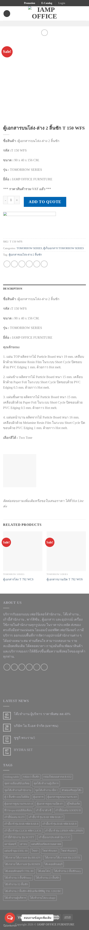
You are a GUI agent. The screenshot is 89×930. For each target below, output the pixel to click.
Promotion (29, 3)
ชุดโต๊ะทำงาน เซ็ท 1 (46, 790)
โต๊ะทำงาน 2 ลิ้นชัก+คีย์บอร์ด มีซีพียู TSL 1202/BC (32, 891)
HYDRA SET (23, 750)
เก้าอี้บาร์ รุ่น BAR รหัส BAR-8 (21, 823)
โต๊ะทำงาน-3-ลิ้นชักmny (18, 877)
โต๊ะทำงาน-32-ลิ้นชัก (16, 884)
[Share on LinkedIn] (44, 264)
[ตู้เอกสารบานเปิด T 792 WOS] (66, 551)
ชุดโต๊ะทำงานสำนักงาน (17, 790)
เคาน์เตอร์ (10, 844)
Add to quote (45, 202)
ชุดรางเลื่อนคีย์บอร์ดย (17, 783)
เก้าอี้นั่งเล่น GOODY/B (68, 810)
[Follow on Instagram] (41, 23)
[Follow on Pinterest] (52, 23)
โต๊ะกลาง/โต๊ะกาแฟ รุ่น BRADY (22, 857)
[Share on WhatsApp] (7, 264)
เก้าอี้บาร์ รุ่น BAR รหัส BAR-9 (59, 823)
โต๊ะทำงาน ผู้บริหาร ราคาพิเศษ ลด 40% (42, 714)
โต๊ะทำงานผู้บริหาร (15, 897)
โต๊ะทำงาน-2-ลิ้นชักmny (67, 871)
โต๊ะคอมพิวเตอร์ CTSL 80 (19, 871)
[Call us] (29, 667)
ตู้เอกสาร (38, 796)
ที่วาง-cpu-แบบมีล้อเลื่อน (18, 810)
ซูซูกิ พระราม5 (24, 738)
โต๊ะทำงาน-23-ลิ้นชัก (47, 877)
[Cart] (84, 13)
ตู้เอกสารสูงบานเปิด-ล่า (50, 803)
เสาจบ (23, 844)
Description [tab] (12, 288)
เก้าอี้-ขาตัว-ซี (43, 810)
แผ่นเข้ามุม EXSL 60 (16, 850)
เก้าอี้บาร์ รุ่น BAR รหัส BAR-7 (46, 817)
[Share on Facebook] (14, 264)
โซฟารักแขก (49, 850)
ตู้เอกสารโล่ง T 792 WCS (18, 579)
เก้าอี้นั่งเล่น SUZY (14, 817)
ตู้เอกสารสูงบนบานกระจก (62, 796)
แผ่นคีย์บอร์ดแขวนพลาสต (46, 844)
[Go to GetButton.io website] (10, 925)
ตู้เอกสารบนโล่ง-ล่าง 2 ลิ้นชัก (25, 254)
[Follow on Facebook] (36, 23)
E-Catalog (46, 3)
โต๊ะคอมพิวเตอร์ (53, 864)
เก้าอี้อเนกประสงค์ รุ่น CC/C (55, 837)
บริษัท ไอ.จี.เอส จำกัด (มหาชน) (36, 726)
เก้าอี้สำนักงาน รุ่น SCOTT (19, 837)
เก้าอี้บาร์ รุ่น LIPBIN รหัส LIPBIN (64, 830)
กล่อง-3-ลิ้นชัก (31, 776)
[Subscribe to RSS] (44, 667)
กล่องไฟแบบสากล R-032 (57, 776)
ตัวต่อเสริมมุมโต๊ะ (72, 790)
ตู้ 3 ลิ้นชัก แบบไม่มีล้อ (16, 796)
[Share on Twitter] (21, 264)
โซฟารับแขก (68, 850)
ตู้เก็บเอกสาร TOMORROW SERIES (63, 248)
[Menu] (7, 13)
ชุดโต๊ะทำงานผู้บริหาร (46, 783)
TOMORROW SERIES (29, 248)
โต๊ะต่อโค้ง (43, 871)
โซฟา (35, 850)
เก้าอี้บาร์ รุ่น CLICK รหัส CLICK (22, 830)
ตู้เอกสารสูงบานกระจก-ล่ (18, 803)
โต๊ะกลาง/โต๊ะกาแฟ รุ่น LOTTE (62, 857)
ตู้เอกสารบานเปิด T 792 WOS (65, 579)
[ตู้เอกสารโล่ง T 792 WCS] (22, 551)
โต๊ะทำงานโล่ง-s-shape (42, 897)
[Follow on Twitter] (47, 23)
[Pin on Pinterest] (36, 264)
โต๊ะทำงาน (71, 614)
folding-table (11, 776)
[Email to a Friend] (29, 264)
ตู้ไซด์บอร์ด (73, 803)
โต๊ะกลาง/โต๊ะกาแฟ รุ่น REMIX (22, 864)
